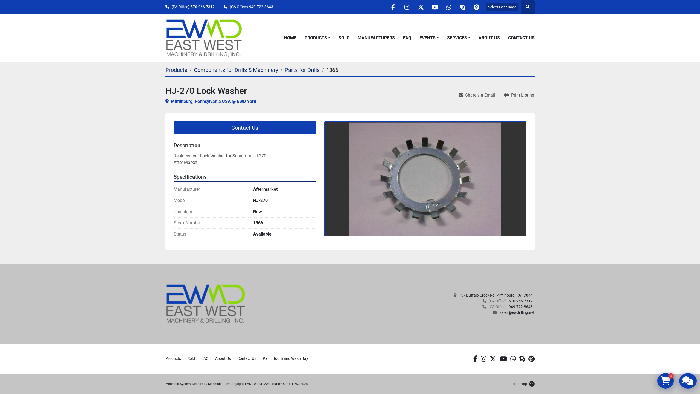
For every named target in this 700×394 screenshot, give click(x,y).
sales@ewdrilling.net (517, 312)
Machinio (215, 384)
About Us (489, 37)
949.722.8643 (261, 7)
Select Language (502, 7)
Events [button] (427, 37)
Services (457, 37)
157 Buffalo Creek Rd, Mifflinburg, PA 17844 (496, 295)
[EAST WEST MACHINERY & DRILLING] (205, 304)
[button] (317, 38)
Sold (344, 37)
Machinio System (178, 384)
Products (316, 37)
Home (290, 37)
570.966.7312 (203, 7)
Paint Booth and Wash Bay (285, 358)
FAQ (407, 37)
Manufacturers (376, 37)
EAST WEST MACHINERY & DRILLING (272, 384)
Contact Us (521, 37)
